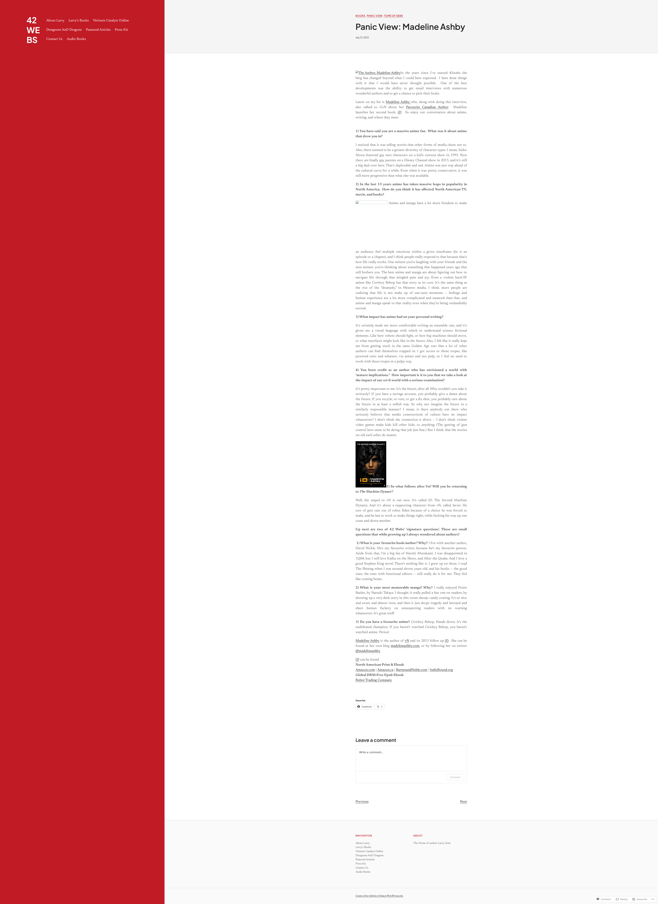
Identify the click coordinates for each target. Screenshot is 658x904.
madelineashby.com (405, 646)
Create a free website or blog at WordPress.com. (379, 896)
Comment (455, 777)
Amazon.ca (385, 670)
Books (360, 15)
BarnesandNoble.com (411, 670)
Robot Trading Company (374, 680)
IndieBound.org (441, 670)
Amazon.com (365, 670)
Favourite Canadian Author (427, 107)
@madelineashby (368, 651)
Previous (362, 801)
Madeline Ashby (398, 102)
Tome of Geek (393, 15)
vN (407, 641)
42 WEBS (33, 30)
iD (399, 112)
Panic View (374, 15)
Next (463, 801)
